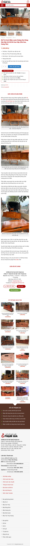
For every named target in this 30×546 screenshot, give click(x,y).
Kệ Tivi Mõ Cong (8, 330)
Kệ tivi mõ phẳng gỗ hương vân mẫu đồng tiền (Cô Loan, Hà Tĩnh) (8, 314)
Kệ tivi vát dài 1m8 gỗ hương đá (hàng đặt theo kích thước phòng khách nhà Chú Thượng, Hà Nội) (22, 399)
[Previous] (2, 19)
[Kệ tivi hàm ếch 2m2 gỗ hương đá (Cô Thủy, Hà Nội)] (22, 375)
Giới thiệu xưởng (7, 476)
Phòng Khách (9, 37)
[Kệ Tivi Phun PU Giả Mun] (22, 307)
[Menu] (2, 5)
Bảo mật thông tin (7, 490)
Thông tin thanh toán (8, 484)
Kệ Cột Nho (8, 397)
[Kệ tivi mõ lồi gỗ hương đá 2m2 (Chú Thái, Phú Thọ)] (22, 324)
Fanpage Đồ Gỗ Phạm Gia (17, 282)
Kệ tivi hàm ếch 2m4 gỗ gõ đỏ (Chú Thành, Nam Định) (7, 382)
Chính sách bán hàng (8, 479)
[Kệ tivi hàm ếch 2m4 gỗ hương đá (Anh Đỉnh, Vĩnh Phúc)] (7, 341)
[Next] (27, 19)
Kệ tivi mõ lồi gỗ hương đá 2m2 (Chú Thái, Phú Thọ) (22, 331)
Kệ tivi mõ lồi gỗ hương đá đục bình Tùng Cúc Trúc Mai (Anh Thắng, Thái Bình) (7, 365)
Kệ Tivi (14, 37)
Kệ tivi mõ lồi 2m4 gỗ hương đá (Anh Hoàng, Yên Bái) (22, 365)
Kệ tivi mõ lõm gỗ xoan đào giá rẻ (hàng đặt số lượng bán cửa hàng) (22, 347)
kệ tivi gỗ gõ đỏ (6, 87)
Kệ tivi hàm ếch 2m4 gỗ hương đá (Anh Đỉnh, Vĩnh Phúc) (8, 347)
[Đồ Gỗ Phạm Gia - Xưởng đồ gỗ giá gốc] (7, 1)
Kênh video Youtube (8, 493)
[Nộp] (28, 5)
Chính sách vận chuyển (8, 482)
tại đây (17, 259)
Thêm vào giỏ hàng (14, 66)
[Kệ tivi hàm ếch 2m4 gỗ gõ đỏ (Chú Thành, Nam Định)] (7, 375)
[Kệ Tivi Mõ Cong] (7, 324)
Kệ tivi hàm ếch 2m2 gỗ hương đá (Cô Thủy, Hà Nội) (22, 382)
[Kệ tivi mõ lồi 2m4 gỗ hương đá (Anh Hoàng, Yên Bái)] (22, 358)
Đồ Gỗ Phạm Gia (10, 101)
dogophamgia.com (17, 281)
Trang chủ (3, 37)
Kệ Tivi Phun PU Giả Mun (22, 313)
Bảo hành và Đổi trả (8, 487)
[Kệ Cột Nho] (7, 391)
